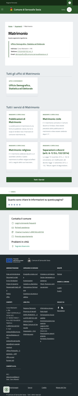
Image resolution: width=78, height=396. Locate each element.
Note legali (44, 311)
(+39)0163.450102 (12, 326)
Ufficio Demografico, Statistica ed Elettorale (28, 44)
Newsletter (61, 310)
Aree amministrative (13, 274)
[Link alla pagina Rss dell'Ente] (62, 308)
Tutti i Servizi (39, 179)
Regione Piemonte (11, 3)
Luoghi (59, 288)
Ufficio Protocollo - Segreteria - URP (13, 352)
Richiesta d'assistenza (47, 339)
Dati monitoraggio (12, 387)
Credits (44, 387)
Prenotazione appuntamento (47, 334)
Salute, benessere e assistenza (47, 279)
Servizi (30, 387)
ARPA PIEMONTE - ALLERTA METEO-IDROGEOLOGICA (30, 317)
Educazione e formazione (30, 289)
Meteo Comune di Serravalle (30, 326)
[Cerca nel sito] (68, 9)
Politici (8, 293)
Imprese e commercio (47, 274)
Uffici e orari (10, 357)
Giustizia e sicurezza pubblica (30, 295)
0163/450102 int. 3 (25, 51)
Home (10, 26)
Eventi (59, 291)
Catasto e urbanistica (30, 284)
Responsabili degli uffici (13, 289)
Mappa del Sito (61, 387)
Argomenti (18, 26)
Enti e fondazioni (12, 280)
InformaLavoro (28, 334)
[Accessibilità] (6, 389)
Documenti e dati (12, 277)
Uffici (8, 297)
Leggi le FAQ (44, 326)
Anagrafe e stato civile (17, 114)
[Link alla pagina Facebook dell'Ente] (58, 308)
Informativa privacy (46, 308)
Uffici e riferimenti (16, 81)
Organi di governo (12, 284)
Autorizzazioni (28, 280)
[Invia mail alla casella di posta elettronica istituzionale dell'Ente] (13, 333)
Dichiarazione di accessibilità (47, 316)
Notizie (59, 274)
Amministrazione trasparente (47, 322)
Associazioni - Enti (29, 331)
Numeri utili (10, 360)
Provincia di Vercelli (29, 311)
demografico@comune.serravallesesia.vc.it (31, 54)
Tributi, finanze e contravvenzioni (47, 285)
